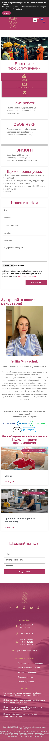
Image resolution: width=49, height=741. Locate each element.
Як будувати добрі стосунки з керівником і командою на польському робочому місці (24, 701)
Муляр (8, 476)
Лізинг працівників (25, 677)
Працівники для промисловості (31, 663)
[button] (35, 20)
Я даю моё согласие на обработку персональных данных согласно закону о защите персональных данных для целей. (22, 273)
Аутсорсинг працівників (28, 672)
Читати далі (9, 482)
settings (19, 9)
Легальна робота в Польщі (29, 668)
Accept (6, 13)
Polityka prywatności (26, 682)
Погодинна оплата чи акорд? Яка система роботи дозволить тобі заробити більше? (22, 708)
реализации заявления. (27, 276)
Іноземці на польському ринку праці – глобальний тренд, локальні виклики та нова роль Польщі (22, 694)
